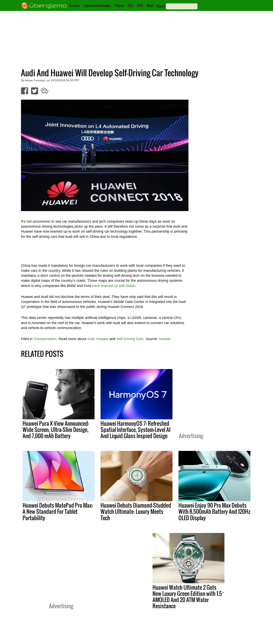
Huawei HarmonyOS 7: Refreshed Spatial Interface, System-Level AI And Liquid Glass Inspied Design (135, 429)
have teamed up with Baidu (114, 286)
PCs (130, 5)
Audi (90, 339)
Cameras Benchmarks (97, 5)
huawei (164, 339)
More (150, 5)
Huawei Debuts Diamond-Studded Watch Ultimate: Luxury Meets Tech (136, 511)
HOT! (140, 5)
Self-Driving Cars (129, 339)
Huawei (102, 339)
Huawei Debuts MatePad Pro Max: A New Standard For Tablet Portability (58, 511)
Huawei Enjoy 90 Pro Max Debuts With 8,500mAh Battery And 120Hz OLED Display (214, 511)
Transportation (45, 339)
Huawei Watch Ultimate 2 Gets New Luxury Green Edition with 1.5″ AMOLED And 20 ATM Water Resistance (188, 596)
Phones (119, 5)
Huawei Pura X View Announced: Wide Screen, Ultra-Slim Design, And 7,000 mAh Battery (56, 429)
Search (160, 6)
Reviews (74, 5)
